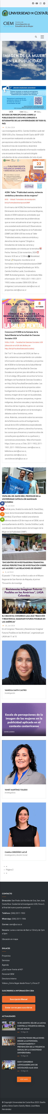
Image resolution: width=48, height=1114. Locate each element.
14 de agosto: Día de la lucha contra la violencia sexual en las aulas (31, 1026)
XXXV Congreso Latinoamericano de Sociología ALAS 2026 (27, 1064)
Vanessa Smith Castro (16, 690)
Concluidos (9, 732)
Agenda (5, 965)
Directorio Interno (9, 979)
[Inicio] (18, 26)
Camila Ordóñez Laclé (16, 852)
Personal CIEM (8, 974)
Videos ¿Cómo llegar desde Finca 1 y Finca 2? (21, 983)
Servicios (6, 960)
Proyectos (6, 956)
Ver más (24, 1079)
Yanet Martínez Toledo (16, 789)
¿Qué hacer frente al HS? (12, 969)
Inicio (8, 65)
